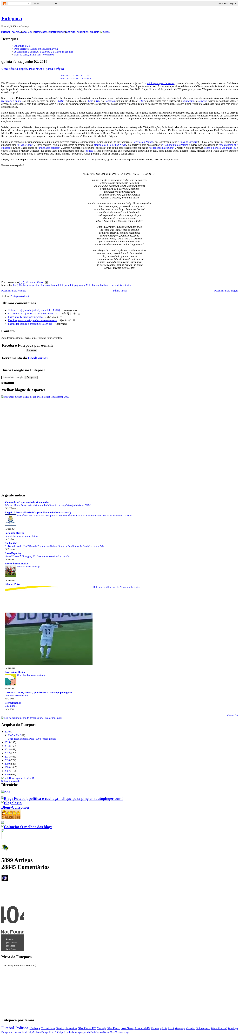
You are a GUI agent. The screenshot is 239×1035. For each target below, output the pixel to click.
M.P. (88, 285)
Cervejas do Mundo (143, 142)
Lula (164, 1028)
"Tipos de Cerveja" (188, 142)
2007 (7, 771)
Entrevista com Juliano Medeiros (21, 535)
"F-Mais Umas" (25, 144)
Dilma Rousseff (219, 1028)
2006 (7, 774)
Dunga (4, 1032)
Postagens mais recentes (13, 290)
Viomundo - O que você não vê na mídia (27, 502)
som (11, 1032)
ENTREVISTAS (40, 32)
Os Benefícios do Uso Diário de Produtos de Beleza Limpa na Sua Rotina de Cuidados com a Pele (54, 546)
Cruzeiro (190, 1028)
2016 (7, 731)
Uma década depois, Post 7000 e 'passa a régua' (33, 68)
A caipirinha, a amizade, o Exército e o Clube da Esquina (43, 51)
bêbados (98, 1032)
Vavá (117, 1032)
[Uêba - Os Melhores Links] (11, 818)
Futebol (55, 285)
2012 (7, 753)
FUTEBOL (5, 32)
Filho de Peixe (12, 584)
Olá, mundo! (11, 705)
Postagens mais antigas (226, 290)
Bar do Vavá (108, 1032)
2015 (7, 742)
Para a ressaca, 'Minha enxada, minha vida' (36, 48)
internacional (20, 1032)
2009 (7, 763)
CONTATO (70, 32)
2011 (7, 756)
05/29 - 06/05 (14, 735)
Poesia (95, 285)
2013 (7, 749)
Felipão (31, 1032)
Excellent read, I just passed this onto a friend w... (33, 313)
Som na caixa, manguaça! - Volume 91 (34, 54)
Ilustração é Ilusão (15, 672)
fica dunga (124, 1032)
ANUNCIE (94, 32)
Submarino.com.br (10, 781)
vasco (207, 1028)
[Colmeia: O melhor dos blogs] (26, 827)
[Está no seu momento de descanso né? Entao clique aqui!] (31, 718)
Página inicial (120, 290)
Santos (60, 1028)
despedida (34, 285)
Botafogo (233, 1028)
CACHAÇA (27, 32)
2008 (7, 767)
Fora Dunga (42, 1032)
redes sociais (11, 101)
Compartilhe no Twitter (74, 75)
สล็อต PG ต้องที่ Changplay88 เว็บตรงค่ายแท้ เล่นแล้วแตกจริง (37, 556)
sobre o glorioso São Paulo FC (220, 147)
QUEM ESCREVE (57, 32)
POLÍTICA (16, 32)
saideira (127, 285)
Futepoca (11, 18)
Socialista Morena (14, 533)
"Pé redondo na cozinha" (162, 147)
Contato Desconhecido (16, 695)
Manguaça (180, 1028)
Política (104, 285)
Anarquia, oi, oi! (22, 45)
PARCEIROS (82, 32)
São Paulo (113, 1028)
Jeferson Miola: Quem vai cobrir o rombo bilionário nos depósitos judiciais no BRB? (48, 505)
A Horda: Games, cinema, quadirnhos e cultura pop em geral (38, 692)
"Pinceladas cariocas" (49, 147)
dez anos (45, 285)
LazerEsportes (13, 553)
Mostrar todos (232, 715)
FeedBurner (38, 358)
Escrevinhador (13, 702)
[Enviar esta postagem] (45, 282)
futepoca (64, 285)
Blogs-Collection (15, 807)
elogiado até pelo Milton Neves (110, 144)
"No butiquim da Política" (175, 144)
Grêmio (200, 1028)
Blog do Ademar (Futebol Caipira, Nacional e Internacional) (38, 512)
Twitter (141, 101)
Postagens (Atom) (19, 296)
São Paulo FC (87, 1028)
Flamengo (156, 1028)
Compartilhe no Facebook (75, 78)
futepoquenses (77, 285)
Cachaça (23, 285)
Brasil (171, 1028)
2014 (7, 745)
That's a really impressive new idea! (26, 317)
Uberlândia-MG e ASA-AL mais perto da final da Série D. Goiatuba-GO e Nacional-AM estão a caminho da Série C (75, 515)
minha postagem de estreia (161, 83)
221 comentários (34, 282)
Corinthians (48, 1028)
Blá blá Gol (11, 543)
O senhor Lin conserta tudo (31, 675)
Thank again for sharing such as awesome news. (32, 320)
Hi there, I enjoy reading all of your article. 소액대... (35, 310)
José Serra (127, 1028)
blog (15, 285)
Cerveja (101, 1028)
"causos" (89, 150)
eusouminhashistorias (16, 563)
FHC (51, 1032)
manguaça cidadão (83, 1032)
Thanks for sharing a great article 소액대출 (30, 323)
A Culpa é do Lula (64, 1032)
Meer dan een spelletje (28, 566)
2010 (7, 760)
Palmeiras (71, 1028)
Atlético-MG (142, 1028)
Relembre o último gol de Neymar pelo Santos (116, 587)
